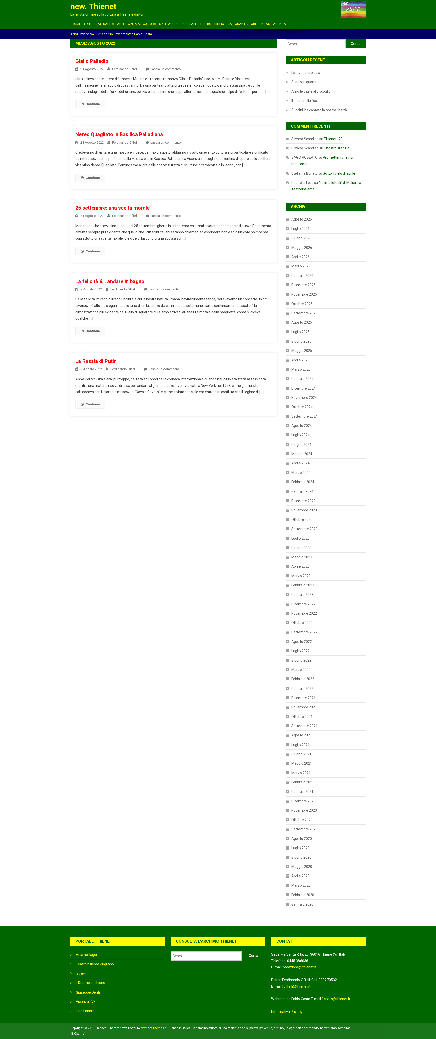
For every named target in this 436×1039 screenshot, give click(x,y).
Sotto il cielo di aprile (339, 173)
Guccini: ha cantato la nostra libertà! (319, 110)
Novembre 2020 (304, 810)
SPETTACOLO (169, 24)
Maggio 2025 (301, 351)
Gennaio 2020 (302, 904)
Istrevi (81, 973)
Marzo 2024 (301, 473)
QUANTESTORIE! (246, 24)
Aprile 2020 (300, 876)
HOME (76, 24)
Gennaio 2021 (302, 792)
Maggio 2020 (301, 867)
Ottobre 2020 (302, 820)
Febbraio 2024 (302, 482)
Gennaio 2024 (302, 491)
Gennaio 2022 (302, 689)
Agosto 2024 (301, 426)
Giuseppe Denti (88, 992)
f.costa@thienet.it (336, 999)
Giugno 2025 (301, 341)
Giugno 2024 (301, 445)
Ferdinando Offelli (125, 69)
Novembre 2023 (304, 510)
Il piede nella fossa (306, 101)
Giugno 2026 (301, 238)
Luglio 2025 (300, 332)
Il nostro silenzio (336, 148)
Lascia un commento (165, 69)
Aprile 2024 (300, 463)
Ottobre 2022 (302, 623)
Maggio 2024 (301, 454)
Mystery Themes (152, 1028)
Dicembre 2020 (303, 801)
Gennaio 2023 (302, 595)
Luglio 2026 (300, 229)
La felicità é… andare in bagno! (110, 281)
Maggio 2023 (301, 557)
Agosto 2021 (301, 735)
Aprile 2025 (300, 360)
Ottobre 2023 (302, 519)
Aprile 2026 (300, 257)
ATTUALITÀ (106, 24)
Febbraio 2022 (302, 679)
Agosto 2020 (301, 839)
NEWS (265, 24)
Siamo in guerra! (304, 82)
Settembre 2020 (304, 829)
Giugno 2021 (301, 754)
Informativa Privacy (286, 1012)
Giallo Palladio (91, 61)
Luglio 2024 (300, 435)
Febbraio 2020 (302, 895)
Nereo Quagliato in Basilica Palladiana (119, 134)
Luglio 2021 (300, 745)
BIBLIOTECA (223, 24)
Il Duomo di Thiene (90, 983)
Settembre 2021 (304, 726)
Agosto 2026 (301, 219)
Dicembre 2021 (303, 698)
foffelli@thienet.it (296, 986)
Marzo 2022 (301, 670)
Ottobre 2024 (302, 407)
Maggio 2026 (301, 247)
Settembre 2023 (304, 529)
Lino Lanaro (85, 1011)
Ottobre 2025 (302, 304)
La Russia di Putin (96, 361)
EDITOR (89, 24)
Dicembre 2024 (303, 388)
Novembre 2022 (304, 613)
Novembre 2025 (304, 294)
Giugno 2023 (301, 548)
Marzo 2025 (301, 369)
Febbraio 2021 (302, 782)
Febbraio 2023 (302, 585)
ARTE (121, 24)
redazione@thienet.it (299, 967)
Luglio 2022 (300, 651)
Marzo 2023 (301, 576)
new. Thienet (93, 6)
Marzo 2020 (301, 885)
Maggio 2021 (301, 763)
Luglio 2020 (300, 848)
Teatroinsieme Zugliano (95, 964)
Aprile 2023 (300, 566)
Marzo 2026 (301, 266)
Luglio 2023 (300, 538)
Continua (93, 104)
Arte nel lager (86, 955)
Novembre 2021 (304, 707)
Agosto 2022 (301, 642)
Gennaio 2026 (302, 276)
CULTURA (149, 24)
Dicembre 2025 (303, 285)
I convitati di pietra (305, 73)
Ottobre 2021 (302, 717)
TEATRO (205, 24)
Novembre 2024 (304, 398)
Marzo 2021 (301, 773)
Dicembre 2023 (303, 501)
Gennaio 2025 (302, 379)
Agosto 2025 (301, 322)
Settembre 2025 (304, 313)
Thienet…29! (333, 139)
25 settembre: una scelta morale (112, 208)
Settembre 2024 (304, 416)
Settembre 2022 (304, 632)
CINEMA (134, 24)
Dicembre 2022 (303, 604)
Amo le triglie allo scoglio (311, 91)
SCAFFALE (189, 24)
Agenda (279, 24)
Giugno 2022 (301, 660)
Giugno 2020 (301, 857)
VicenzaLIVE (86, 1002)
